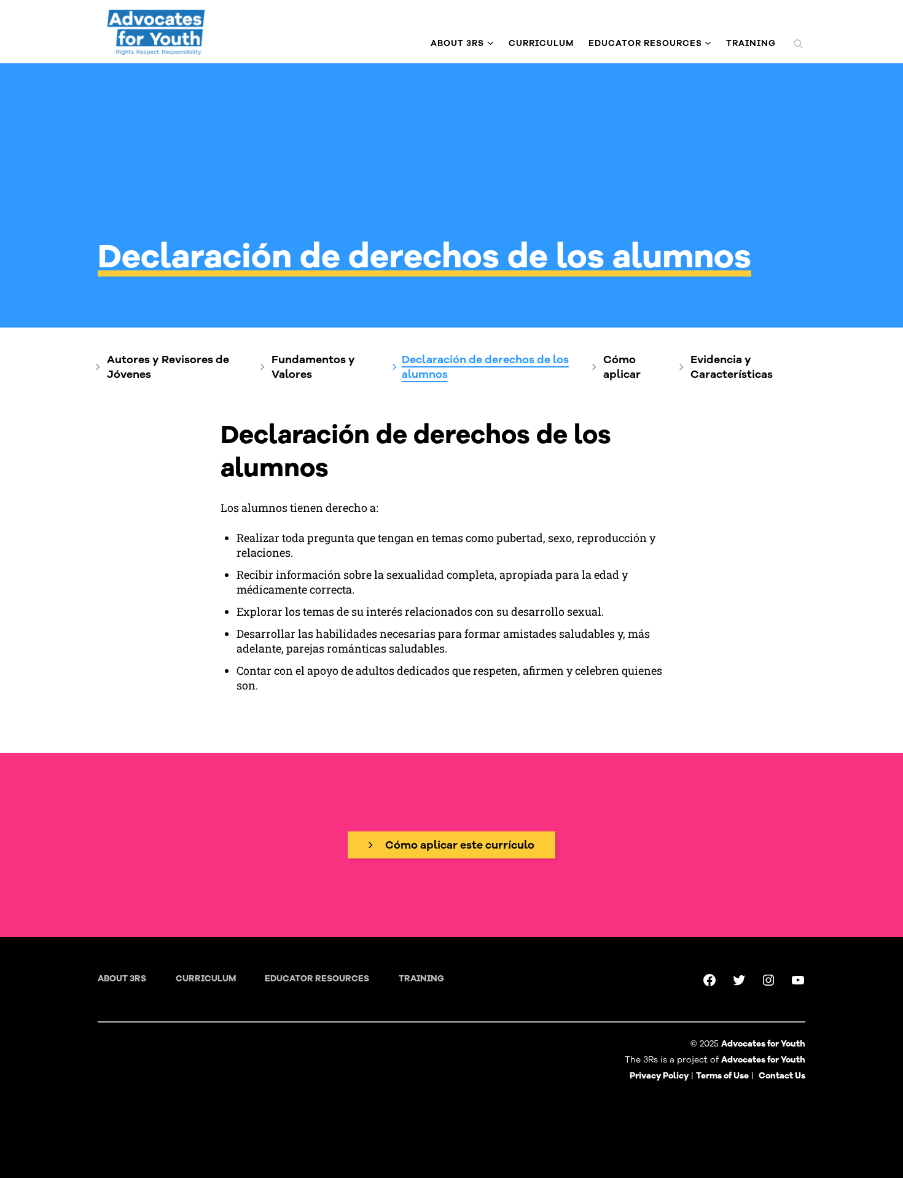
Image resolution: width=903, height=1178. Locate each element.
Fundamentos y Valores (313, 367)
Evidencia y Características (731, 367)
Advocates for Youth (763, 1060)
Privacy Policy (659, 1076)
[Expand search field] (798, 43)
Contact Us (782, 1076)
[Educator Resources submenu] (708, 43)
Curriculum (206, 978)
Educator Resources (317, 978)
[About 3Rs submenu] (490, 43)
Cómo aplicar (622, 367)
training (421, 978)
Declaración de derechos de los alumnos (485, 367)
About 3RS (122, 978)
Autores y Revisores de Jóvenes (168, 367)
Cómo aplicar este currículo (459, 845)
